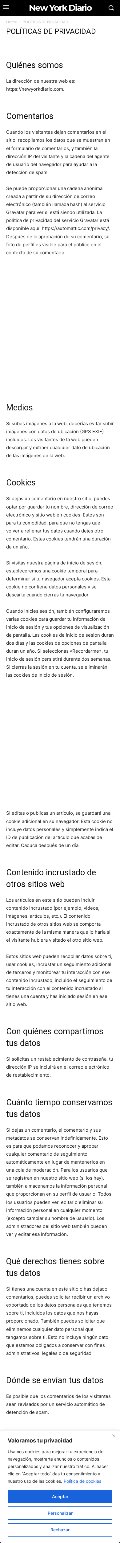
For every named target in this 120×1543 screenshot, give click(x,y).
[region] (60, 1486)
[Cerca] (113, 1435)
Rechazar (60, 1529)
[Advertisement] (60, 333)
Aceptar (60, 1496)
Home (11, 22)
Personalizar (60, 1513)
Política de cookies (82, 1481)
